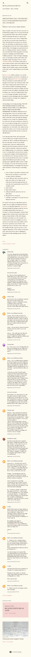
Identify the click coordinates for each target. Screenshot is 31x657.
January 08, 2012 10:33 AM (13, 533)
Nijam (15, 523)
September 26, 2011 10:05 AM (14, 353)
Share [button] (4, 241)
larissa (9, 251)
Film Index (6, 9)
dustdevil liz (10, 438)
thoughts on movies (10, 243)
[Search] (27, 2)
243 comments (12, 613)
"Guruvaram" (23, 206)
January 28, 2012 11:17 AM (13, 591)
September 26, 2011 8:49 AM (13, 292)
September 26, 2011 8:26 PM (13, 405)
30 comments (9, 641)
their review (7, 75)
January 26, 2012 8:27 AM (13, 581)
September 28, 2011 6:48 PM (13, 502)
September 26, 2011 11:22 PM (13, 456)
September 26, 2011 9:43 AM (13, 339)
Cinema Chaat (17, 79)
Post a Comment (7, 595)
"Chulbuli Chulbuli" (7, 61)
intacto (9, 296)
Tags (12, 9)
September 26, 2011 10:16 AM (13, 387)
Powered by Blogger (16, 652)
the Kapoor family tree (13, 639)
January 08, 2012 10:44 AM (13, 561)
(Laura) (9, 344)
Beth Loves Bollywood (11, 6)
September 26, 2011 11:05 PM (13, 434)
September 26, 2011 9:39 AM (13, 308)
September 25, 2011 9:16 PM (13, 268)
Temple (9, 410)
